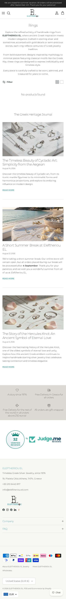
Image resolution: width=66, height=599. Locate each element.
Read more (8, 190)
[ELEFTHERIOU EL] (33, 13)
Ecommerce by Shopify (41, 588)
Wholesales (7, 570)
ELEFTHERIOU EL (16, 588)
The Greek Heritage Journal (33, 114)
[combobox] (10, 594)
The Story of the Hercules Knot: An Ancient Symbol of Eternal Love (28, 336)
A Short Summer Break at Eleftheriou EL (31, 247)
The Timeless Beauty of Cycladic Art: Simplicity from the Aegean (29, 162)
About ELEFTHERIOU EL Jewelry (15, 566)
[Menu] (3, 13)
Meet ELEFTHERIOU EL (42, 566)
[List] (62, 82)
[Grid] (57, 82)
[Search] (10, 13)
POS (26, 588)
